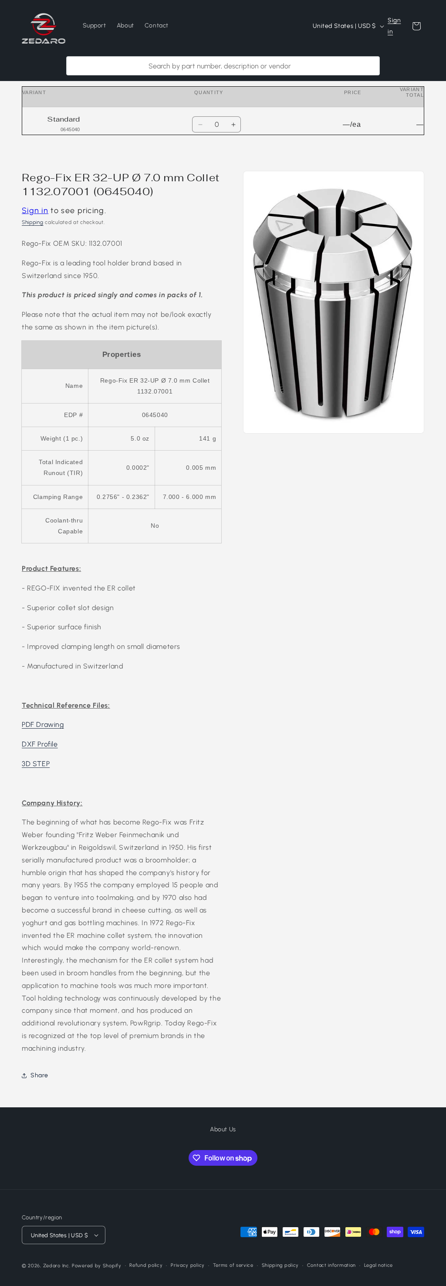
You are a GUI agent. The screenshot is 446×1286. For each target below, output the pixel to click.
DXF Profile (40, 744)
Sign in (394, 26)
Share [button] (39, 1075)
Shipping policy (280, 1265)
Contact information (331, 1265)
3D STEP (36, 764)
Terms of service (233, 1265)
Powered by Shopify (97, 1266)
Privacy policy (188, 1265)
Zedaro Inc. (57, 1266)
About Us (223, 1129)
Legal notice (378, 1265)
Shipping (33, 222)
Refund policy (145, 1265)
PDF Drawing (43, 724)
